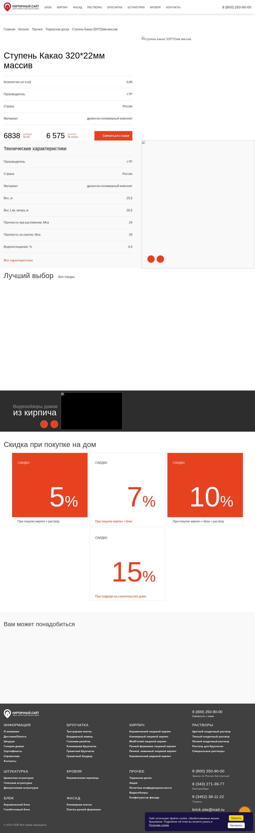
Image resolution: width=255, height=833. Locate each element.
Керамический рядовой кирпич (150, 756)
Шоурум (9, 741)
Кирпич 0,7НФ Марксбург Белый (30, 350)
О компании (11, 731)
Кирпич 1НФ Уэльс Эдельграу (175, 350)
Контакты (10, 761)
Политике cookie (159, 825)
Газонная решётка (78, 741)
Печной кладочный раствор (210, 741)
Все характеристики (18, 260)
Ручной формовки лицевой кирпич (152, 746)
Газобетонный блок (17, 809)
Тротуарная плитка (79, 731)
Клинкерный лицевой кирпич (148, 736)
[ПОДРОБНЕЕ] (39, 313)
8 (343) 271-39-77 (208, 784)
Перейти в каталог (20, 666)
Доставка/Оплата (15, 736)
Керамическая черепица (83, 778)
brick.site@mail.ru (208, 810)
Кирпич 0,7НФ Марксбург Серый (103, 350)
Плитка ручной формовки (84, 809)
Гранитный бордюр (79, 756)
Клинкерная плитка (79, 804)
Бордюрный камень (80, 736)
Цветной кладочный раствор (152, 657)
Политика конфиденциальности (150, 787)
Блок (15, 657)
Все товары (66, 276)
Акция (133, 783)
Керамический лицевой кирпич (150, 731)
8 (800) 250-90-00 (236, 7)
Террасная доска (140, 778)
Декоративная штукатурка (21, 787)
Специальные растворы (208, 751)
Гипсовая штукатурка (18, 783)
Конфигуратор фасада (144, 797)
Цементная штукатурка (19, 778)
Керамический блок (17, 804)
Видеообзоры (138, 792)
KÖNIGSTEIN (17, 346)
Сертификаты (13, 751)
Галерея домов (14, 746)
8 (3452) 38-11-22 (208, 797)
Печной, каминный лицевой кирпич (152, 751)
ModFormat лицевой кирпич (147, 741)
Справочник (12, 756)
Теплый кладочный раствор (211, 736)
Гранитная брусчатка (80, 751)
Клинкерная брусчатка (81, 746)
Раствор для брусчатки (207, 746)
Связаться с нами (203, 716)
